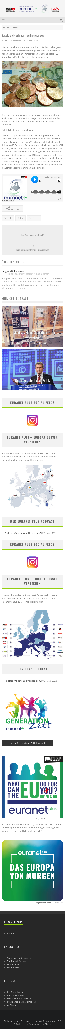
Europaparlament (16, 995)
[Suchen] (61, 20)
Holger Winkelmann (13, 40)
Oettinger (34, 218)
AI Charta (11, 1005)
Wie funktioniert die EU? (19, 998)
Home (6, 27)
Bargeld (8, 218)
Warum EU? (13, 967)
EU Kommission (15, 992)
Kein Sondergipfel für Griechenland (32, 249)
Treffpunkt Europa (16, 961)
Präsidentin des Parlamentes (21, 1001)
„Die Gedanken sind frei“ (32, 235)
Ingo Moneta (26, 385)
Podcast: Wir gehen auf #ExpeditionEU (24, 533)
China (21, 218)
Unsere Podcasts (15, 964)
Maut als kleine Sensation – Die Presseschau (34, 335)
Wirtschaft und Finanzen (19, 957)
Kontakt (11, 933)
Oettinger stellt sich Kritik (32, 380)
